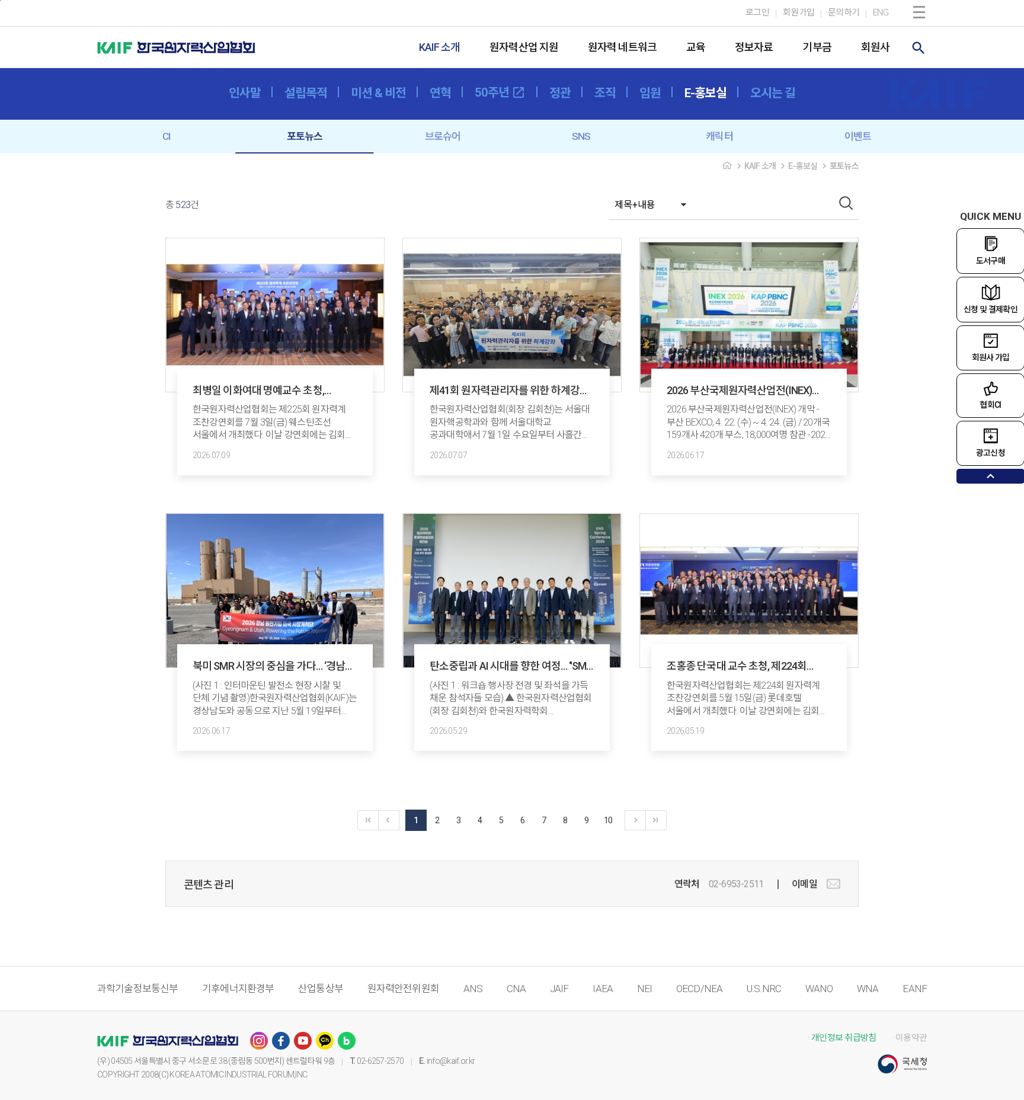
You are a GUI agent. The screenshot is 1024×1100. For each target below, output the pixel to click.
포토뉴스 (305, 136)
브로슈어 (443, 136)
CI (166, 136)
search (918, 48)
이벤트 (857, 136)
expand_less (990, 476)
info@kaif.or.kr (451, 1061)
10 (608, 820)
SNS (581, 136)
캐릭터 (719, 136)
